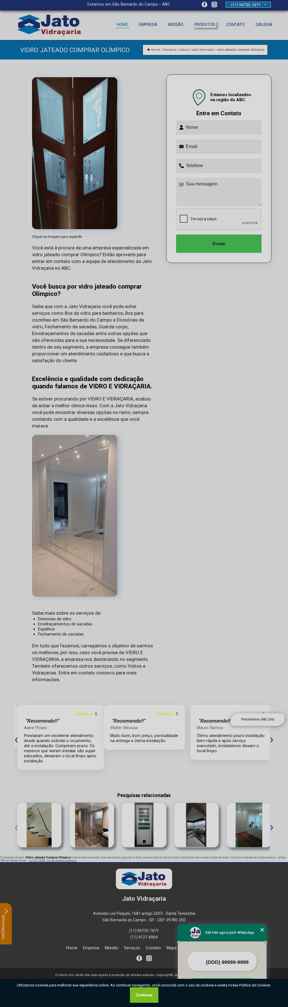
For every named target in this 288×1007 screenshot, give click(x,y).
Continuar (144, 995)
